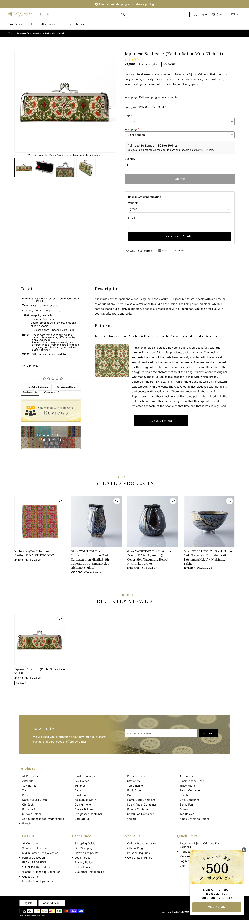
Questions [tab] (49, 392)
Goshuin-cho (83, 804)
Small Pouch (82, 795)
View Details (217, 907)
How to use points (86, 853)
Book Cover (134, 790)
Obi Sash (28, 804)
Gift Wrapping (84, 848)
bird (72, 329)
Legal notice (82, 857)
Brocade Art (30, 809)
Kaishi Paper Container (141, 804)
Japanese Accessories (43, 319)
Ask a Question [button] (39, 387)
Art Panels (186, 776)
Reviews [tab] (28, 392)
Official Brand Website (141, 843)
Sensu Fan (186, 804)
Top (10, 33)
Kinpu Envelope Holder (194, 818)
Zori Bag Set (83, 818)
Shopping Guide (85, 843)
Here (210, 149)
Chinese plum (41, 329)
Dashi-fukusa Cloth (34, 799)
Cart (182, 865)
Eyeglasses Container (88, 814)
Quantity (129, 158)
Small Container (85, 776)
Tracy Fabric (188, 785)
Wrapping (131, 129)
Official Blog (135, 848)
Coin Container (189, 799)
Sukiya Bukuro (84, 809)
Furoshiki (28, 823)
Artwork (27, 781)
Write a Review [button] (69, 387)
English (27, 903)
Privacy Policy (84, 862)
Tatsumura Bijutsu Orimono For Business (199, 845)
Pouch (26, 795)
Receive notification (179, 236)
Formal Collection (33, 857)
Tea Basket (187, 814)
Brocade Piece (136, 776)
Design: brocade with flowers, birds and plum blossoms (53, 324)
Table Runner (135, 785)
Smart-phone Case (192, 781)
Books (184, 809)
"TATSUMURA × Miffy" (36, 867)
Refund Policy (83, 867)
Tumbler (80, 785)
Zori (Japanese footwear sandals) (43, 818)
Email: (132, 218)
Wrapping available (41, 315)
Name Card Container (141, 799)
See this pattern (161, 420)
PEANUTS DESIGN (34, 862)
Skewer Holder (31, 814)
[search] (82, 14)
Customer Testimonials (89, 872)
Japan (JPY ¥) (51, 903)
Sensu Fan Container (140, 814)
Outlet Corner (31, 876)
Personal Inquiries (138, 853)
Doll (129, 795)
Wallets (131, 818)
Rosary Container (138, 809)
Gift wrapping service (153, 97)
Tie (24, 790)
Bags (78, 790)
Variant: (133, 203)
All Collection (30, 843)
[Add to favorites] (60, 501)
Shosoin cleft (59, 329)
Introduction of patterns (37, 881)
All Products (30, 776)
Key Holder (82, 781)
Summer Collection (34, 848)
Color (128, 115)
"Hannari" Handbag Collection (41, 872)
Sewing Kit (29, 785)
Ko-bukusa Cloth (85, 799)
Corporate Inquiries (139, 857)
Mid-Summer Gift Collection (40, 853)
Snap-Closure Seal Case (44, 305)
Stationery (133, 781)
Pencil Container (190, 790)
